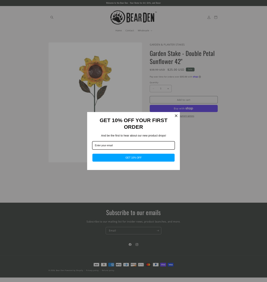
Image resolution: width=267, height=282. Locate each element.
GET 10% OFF (133, 157)
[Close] (176, 115)
